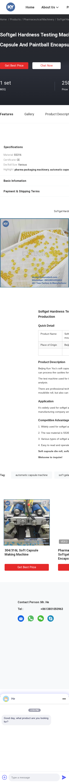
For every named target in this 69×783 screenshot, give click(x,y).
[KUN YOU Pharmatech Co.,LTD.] (10, 6)
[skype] (50, 618)
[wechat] (41, 618)
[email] (21, 618)
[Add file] (4, 777)
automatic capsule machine (32, 475)
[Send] (64, 777)
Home (3, 19)
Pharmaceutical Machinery (39, 19)
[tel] (60, 618)
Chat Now (47, 65)
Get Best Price (14, 65)
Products (15, 19)
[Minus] (64, 699)
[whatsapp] (31, 618)
